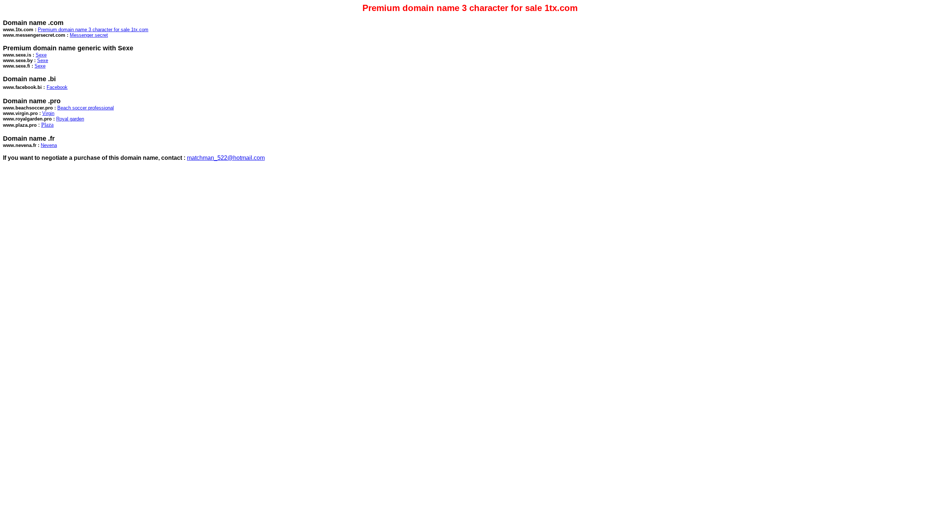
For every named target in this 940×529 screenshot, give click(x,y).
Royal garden (70, 119)
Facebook (57, 87)
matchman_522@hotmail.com (226, 158)
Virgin (48, 113)
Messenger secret (89, 35)
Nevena (49, 145)
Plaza (47, 125)
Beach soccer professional (85, 108)
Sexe (41, 55)
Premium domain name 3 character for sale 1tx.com (93, 29)
